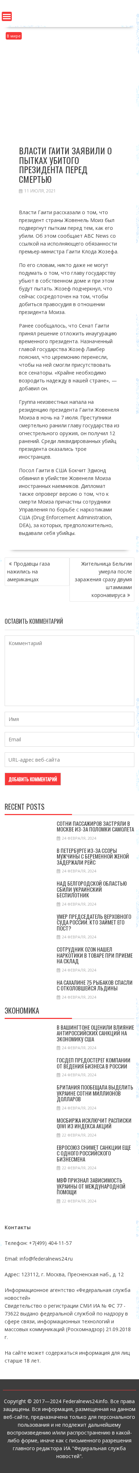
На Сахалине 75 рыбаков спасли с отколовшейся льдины (95, 985)
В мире (14, 35)
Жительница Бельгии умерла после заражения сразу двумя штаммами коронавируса (103, 579)
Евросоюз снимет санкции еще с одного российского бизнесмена (94, 1153)
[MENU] (6, 16)
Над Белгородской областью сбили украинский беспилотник (92, 889)
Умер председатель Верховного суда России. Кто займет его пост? (94, 922)
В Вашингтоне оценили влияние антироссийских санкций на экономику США (95, 1033)
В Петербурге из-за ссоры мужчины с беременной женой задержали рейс (93, 856)
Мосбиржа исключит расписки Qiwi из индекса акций (94, 1123)
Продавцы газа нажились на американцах (28, 571)
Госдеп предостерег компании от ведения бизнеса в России (93, 1063)
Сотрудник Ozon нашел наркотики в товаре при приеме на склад (95, 955)
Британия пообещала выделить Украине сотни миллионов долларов (95, 1093)
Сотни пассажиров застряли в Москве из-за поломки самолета (95, 826)
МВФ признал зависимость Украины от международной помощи (91, 1186)
